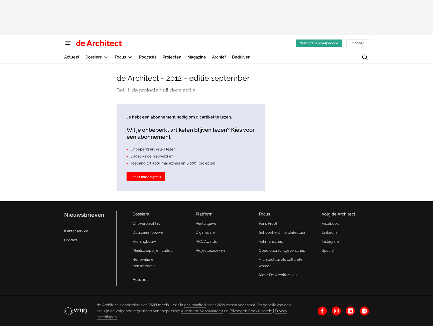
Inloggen (358, 43)
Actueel (140, 279)
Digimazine (205, 232)
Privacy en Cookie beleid (251, 311)
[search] (365, 57)
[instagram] (336, 311)
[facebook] (322, 311)
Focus (264, 214)
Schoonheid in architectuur (282, 232)
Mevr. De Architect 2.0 (278, 275)
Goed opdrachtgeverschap (282, 250)
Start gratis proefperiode (319, 43)
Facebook (330, 223)
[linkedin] (350, 311)
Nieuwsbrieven (84, 215)
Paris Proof (268, 223)
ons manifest (195, 305)
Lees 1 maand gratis (146, 177)
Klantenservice (76, 231)
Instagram (330, 241)
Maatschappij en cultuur (153, 250)
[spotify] (364, 311)
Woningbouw (144, 241)
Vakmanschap (271, 241)
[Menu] (68, 43)
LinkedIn (329, 232)
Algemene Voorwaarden (202, 311)
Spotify (328, 250)
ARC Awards (206, 241)
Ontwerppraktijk (146, 223)
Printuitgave (206, 223)
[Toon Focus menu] (130, 57)
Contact (70, 240)
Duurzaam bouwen (149, 232)
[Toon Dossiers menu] (106, 57)
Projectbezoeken (210, 250)
